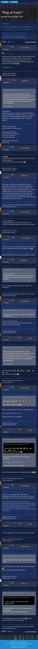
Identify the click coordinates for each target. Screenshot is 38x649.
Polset (9, 174)
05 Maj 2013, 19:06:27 (8, 52)
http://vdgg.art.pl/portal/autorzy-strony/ (12, 413)
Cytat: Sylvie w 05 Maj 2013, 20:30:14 (14, 269)
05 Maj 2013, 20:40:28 (6, 265)
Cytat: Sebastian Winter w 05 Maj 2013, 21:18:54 (16, 397)
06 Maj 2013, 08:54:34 (6, 588)
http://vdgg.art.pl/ (6, 67)
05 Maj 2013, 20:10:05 (6, 180)
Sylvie (17, 29)
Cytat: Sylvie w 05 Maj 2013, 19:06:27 (14, 90)
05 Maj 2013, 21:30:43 (6, 393)
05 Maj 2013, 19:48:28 (6, 153)
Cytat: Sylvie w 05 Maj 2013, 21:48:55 (14, 593)
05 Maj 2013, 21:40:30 (6, 435)
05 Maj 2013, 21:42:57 (6, 491)
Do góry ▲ (25, 641)
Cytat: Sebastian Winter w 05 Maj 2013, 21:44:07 (16, 555)
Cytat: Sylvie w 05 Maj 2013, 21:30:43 (14, 439)
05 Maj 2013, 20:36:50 (6, 243)
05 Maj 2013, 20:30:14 (6, 217)
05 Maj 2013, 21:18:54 (6, 343)
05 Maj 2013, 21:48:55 (6, 551)
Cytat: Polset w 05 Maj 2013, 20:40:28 (14, 310)
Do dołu (4, 41)
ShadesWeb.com (23, 647)
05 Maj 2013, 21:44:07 (6, 529)
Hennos (9, 237)
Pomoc (12, 641)
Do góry (4, 631)
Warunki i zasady (18, 641)
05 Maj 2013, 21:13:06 (6, 306)
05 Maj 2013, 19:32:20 (6, 85)
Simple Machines (23, 645)
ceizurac (10, 80)
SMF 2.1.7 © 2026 (15, 645)
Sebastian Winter (13, 337)
